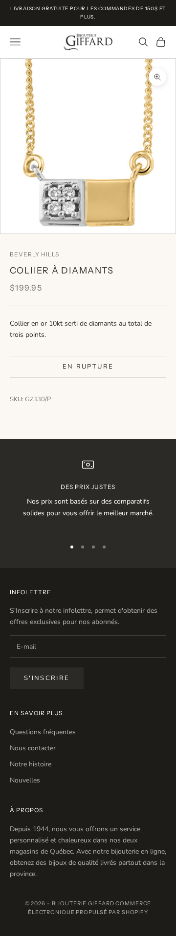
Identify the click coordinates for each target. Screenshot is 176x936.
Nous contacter (33, 748)
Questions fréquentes (43, 732)
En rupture (88, 366)
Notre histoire (30, 764)
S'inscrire (46, 678)
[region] (88, 494)
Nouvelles (25, 780)
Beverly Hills (34, 254)
